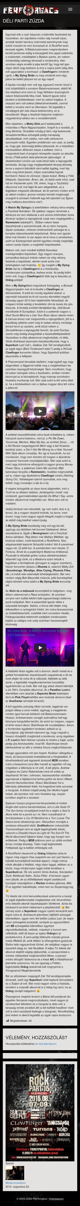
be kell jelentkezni (45, 1044)
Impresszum (56, 1198)
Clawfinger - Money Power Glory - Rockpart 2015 (39, 394)
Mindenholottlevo (16, 1183)
